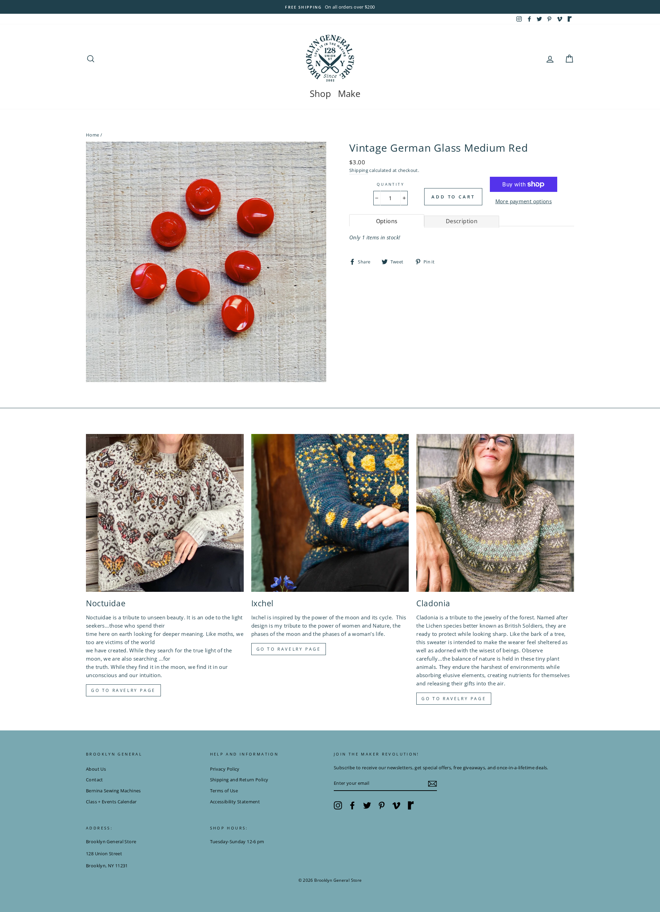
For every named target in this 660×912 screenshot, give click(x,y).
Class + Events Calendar (111, 802)
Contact (94, 780)
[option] (330, 6)
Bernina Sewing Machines (113, 791)
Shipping (358, 170)
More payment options (523, 201)
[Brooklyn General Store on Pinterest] (381, 805)
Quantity (390, 184)
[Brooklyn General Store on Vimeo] (396, 805)
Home (92, 135)
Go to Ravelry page (123, 690)
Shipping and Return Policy (239, 780)
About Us (96, 769)
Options (387, 221)
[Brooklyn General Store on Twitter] (367, 805)
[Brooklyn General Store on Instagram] (338, 805)
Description (461, 221)
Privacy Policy (225, 769)
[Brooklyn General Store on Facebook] (352, 805)
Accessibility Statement (235, 802)
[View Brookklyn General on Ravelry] (569, 19)
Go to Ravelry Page (453, 699)
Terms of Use (224, 791)
